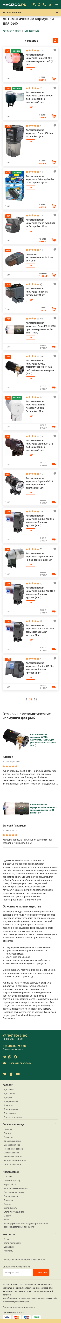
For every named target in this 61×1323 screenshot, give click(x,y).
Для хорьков (10, 1113)
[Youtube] (18, 1074)
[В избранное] (55, 50)
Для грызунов (11, 1109)
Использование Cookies (16, 1188)
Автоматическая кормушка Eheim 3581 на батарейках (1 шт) (39, 133)
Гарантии (8, 1137)
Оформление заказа (14, 1192)
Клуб (6, 1219)
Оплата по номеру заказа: (16, 1266)
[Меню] (57, 4)
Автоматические (11, 30)
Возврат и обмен (12, 1145)
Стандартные (32, 30)
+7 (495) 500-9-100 (15, 1035)
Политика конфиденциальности (19, 1307)
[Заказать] (53, 78)
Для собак (9, 1089)
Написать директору (19, 1063)
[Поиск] (34, 4)
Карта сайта (10, 1184)
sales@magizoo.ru (11, 1298)
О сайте (7, 1216)
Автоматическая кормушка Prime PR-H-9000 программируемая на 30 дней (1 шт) (43, 808)
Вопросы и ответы (13, 1156)
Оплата (7, 1204)
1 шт (30, 69)
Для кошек (9, 1093)
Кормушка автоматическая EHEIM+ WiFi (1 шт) (39, 257)
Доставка (8, 1200)
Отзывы (8, 1176)
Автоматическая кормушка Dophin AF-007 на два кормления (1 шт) (39, 556)
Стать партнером (12, 1243)
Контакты (9, 1251)
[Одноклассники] (11, 1074)
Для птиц (8, 1105)
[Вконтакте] (5, 1074)
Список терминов (12, 1164)
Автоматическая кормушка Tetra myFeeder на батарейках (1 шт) (40, 179)
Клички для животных (15, 1160)
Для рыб (8, 1097)
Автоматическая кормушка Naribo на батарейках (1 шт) (37, 291)
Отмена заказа (11, 1152)
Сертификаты (10, 1208)
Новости (8, 1129)
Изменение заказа (13, 1149)
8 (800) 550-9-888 (14, 1046)
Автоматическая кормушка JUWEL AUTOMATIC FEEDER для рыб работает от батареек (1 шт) (40, 367)
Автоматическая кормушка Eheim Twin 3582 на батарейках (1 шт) (40, 223)
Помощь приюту (12, 1180)
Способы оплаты (12, 1141)
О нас (6, 1239)
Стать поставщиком (14, 1212)
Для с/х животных (13, 1117)
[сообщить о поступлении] (54, 347)
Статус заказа (11, 1196)
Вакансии (9, 1247)
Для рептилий (11, 1101)
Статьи (7, 1133)
